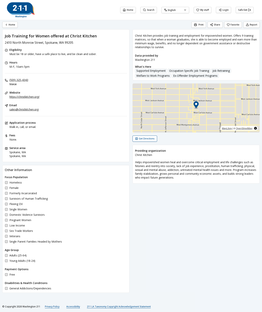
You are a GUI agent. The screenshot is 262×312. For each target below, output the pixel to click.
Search (150, 10)
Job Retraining (221, 70)
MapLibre (227, 128)
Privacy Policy (52, 306)
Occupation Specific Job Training (189, 70)
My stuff (204, 10)
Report (253, 24)
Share (217, 24)
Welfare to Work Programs (153, 75)
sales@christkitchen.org (24, 109)
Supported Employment (151, 70)
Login (225, 10)
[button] (196, 105)
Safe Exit (242, 10)
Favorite (235, 24)
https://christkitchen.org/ (24, 97)
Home (130, 10)
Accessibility (73, 306)
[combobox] (175, 10)
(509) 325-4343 (18, 80)
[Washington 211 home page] (21, 10)
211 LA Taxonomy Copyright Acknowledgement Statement (119, 306)
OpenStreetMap (244, 128)
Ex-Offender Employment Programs (195, 75)
